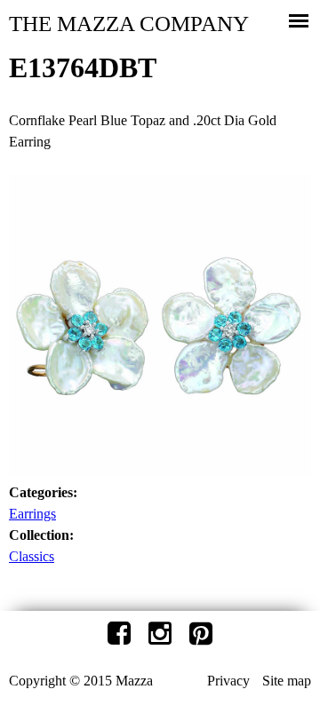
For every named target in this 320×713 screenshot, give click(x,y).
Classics (31, 556)
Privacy (228, 680)
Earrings (32, 513)
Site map (286, 680)
